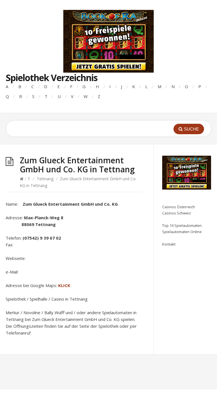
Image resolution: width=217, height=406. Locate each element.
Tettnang (45, 178)
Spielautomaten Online (182, 231)
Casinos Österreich (178, 206)
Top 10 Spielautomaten (182, 225)
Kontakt (168, 244)
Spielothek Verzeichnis (51, 77)
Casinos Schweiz (176, 213)
